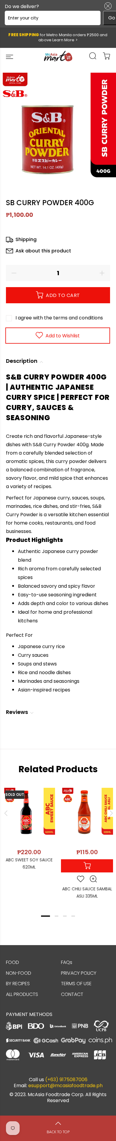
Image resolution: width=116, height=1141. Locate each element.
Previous (5, 813)
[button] (107, 6)
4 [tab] (73, 916)
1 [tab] (45, 916)
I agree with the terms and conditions (59, 317)
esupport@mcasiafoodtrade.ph (65, 1086)
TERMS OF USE (76, 983)
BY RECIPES (18, 983)
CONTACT (72, 994)
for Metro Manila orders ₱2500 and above (57, 37)
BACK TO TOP (58, 1132)
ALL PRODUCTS (22, 994)
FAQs (66, 962)
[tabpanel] (29, 825)
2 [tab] (56, 916)
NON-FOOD (18, 973)
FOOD (12, 962)
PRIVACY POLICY (78, 973)
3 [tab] (65, 916)
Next (110, 813)
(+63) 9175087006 (66, 1080)
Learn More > (65, 39)
